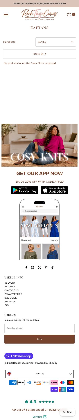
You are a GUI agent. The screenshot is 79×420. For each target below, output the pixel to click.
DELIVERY (9, 282)
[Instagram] (32, 267)
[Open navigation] (6, 14)
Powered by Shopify (46, 363)
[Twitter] (39, 267)
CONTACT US (11, 290)
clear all (52, 63)
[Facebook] (26, 267)
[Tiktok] (52, 267)
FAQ (6, 305)
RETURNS (9, 286)
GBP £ (40, 373)
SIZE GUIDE (10, 297)
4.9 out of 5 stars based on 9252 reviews (39, 409)
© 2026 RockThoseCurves (18, 363)
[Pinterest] (46, 267)
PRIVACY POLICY (13, 294)
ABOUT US (10, 301)
